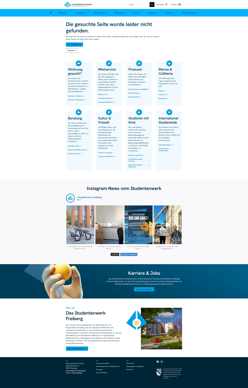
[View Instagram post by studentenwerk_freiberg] (92, 241)
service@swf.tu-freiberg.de (76, 371)
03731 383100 (77, 373)
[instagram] (162, 362)
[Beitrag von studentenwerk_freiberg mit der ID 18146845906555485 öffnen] (109, 224)
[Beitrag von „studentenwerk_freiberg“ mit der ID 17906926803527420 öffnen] (80, 224)
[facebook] (158, 362)
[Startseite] (51, 13)
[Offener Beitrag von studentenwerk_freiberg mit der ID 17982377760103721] (138, 224)
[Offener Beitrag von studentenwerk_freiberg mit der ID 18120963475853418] (168, 224)
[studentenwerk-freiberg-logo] (78, 2)
